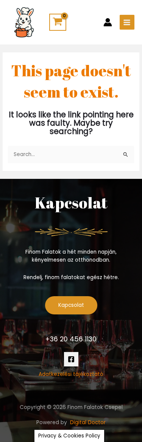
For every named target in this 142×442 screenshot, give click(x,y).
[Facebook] (71, 359)
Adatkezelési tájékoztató (71, 374)
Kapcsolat (71, 305)
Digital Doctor (88, 422)
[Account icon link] (107, 22)
